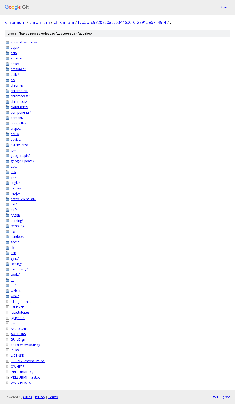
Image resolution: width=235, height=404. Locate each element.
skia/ (14, 247)
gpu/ (14, 166)
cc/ (13, 80)
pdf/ (14, 210)
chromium (15, 22)
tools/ (15, 274)
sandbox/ (18, 236)
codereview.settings (25, 344)
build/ (15, 74)
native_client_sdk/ (23, 199)
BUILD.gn (18, 339)
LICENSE (17, 355)
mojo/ (15, 193)
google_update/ (22, 161)
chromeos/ (19, 101)
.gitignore (18, 318)
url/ (13, 285)
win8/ (15, 296)
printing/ (17, 220)
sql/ (13, 253)
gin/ (13, 150)
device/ (16, 139)
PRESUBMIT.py (22, 372)
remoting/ (18, 226)
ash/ (14, 53)
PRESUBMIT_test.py (25, 377)
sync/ (15, 258)
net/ (14, 204)
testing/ (16, 263)
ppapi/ (15, 215)
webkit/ (16, 291)
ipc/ (13, 177)
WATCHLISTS (21, 382)
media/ (16, 188)
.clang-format (21, 301)
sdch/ (15, 242)
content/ (17, 117)
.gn (13, 323)
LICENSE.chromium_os (28, 361)
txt (215, 397)
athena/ (16, 58)
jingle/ (15, 182)
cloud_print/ (19, 107)
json (226, 397)
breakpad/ (18, 69)
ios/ (13, 172)
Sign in (225, 7)
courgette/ (18, 123)
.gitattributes (20, 312)
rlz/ (13, 231)
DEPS (15, 350)
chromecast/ (20, 96)
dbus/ (15, 134)
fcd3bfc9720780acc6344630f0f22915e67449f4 (122, 22)
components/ (21, 112)
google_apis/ (20, 155)
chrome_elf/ (19, 91)
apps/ (15, 47)
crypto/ (16, 128)
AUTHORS (18, 334)
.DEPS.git (17, 307)
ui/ (12, 280)
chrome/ (17, 85)
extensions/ (19, 145)
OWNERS (18, 366)
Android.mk (19, 328)
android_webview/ (24, 42)
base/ (15, 64)
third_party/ (19, 269)
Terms (53, 397)
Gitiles (27, 397)
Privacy (40, 397)
